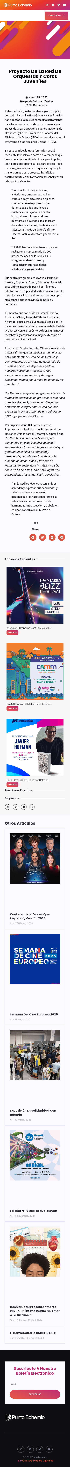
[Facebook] (52, 4)
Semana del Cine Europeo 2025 (34, 1014)
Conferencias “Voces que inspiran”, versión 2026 (30, 916)
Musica (48, 101)
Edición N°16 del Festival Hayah (33, 1211)
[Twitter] (58, 4)
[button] (4, 14)
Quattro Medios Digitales (37, 1460)
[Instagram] (47, 4)
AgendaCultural (32, 101)
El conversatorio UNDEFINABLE (33, 1333)
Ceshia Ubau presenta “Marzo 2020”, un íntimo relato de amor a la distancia (35, 1311)
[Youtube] (64, 4)
